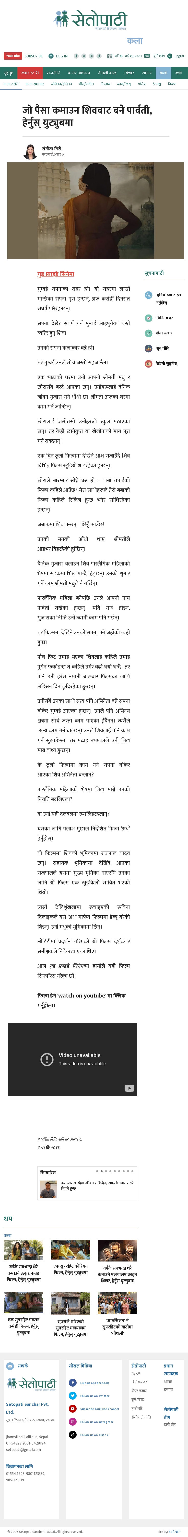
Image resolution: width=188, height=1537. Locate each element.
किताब (105, 84)
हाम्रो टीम (170, 1425)
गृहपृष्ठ (135, 1373)
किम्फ (172, 84)
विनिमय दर (139, 1382)
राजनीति (53, 73)
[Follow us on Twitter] (83, 56)
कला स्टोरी (11, 84)
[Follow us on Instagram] (91, 56)
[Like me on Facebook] (32, 158)
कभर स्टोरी (30, 73)
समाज (147, 73)
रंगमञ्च (157, 84)
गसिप (142, 84)
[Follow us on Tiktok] (99, 56)
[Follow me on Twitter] (37, 154)
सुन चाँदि (137, 1400)
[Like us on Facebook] (76, 56)
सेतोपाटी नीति (141, 1417)
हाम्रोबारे (136, 1409)
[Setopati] (31, 1384)
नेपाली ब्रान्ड (107, 73)
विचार (129, 73)
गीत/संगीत (86, 84)
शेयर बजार (139, 1391)
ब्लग (178, 73)
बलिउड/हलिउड (61, 84)
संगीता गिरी (51, 149)
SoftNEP (175, 1532)
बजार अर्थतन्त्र (79, 73)
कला (163, 73)
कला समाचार (34, 84)
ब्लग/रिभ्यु (124, 84)
